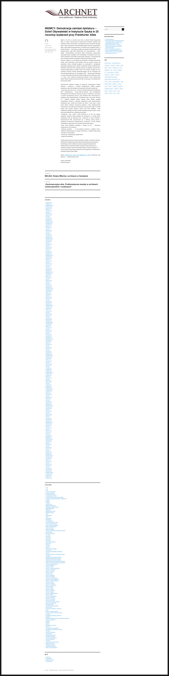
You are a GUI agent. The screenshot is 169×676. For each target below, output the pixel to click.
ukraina (106, 91)
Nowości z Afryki (49, 567)
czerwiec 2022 (49, 261)
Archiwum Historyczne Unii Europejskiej (54, 497)
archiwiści (113, 65)
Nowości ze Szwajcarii (50, 599)
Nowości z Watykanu (50, 590)
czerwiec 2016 (49, 361)
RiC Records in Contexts (51, 625)
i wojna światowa (110, 72)
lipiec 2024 (48, 226)
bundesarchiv (115, 67)
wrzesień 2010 (49, 457)
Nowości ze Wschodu (50, 600)
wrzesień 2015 (49, 373)
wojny (119, 91)
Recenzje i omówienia (50, 619)
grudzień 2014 (49, 386)
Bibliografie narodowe (50, 511)
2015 (47, 489)
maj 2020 (48, 295)
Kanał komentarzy (50, 660)
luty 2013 (48, 416)
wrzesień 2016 (49, 357)
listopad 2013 (48, 404)
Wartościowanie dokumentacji (52, 642)
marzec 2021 (48, 281)
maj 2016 (48, 362)
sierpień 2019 (49, 308)
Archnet (46, 670)
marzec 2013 (48, 415)
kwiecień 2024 (49, 230)
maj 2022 (48, 262)
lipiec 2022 (48, 259)
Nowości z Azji (49, 573)
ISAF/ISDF (48, 546)
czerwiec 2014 (49, 394)
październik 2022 (49, 255)
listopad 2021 (48, 270)
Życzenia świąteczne (109, 39)
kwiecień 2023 (49, 247)
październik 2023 (49, 238)
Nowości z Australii (50, 571)
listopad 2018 (48, 320)
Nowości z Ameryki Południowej (52, 568)
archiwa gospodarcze (116, 63)
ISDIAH (47, 547)
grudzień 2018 (49, 319)
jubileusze (117, 72)
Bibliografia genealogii (50, 505)
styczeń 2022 (48, 268)
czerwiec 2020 (49, 294)
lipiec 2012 (48, 426)
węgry (110, 93)
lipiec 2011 (48, 443)
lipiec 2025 (48, 209)
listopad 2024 (49, 220)
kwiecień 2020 (49, 297)
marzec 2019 (48, 315)
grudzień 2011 (49, 436)
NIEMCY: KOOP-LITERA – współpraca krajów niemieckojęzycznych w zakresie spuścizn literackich (113, 46)
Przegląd (48, 614)
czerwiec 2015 (49, 377)
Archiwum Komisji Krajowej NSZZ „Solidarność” (56, 498)
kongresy (112, 74)
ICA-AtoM (48, 535)
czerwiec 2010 (49, 461)
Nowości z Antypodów (50, 569)
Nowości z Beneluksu (50, 576)
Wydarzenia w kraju (50, 643)
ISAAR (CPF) (48, 543)
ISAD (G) (48, 544)
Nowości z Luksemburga (51, 585)
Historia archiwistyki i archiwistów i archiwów (55, 530)
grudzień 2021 (49, 269)
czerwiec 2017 (49, 344)
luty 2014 (48, 400)
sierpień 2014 (49, 391)
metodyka (117, 74)
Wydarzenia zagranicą (50, 644)
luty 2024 (48, 233)
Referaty (47, 622)
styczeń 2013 (48, 418)
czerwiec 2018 (49, 327)
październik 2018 (49, 322)
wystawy (106, 93)
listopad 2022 (49, 254)
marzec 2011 (48, 448)
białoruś (109, 67)
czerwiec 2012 (49, 428)
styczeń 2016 (48, 368)
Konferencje (48, 550)
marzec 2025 (48, 215)
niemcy (54, 49)
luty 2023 (48, 249)
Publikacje (48, 617)
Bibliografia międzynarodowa (52, 507)
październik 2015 (49, 372)
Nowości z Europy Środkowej (52, 580)
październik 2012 (49, 422)
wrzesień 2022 (49, 256)
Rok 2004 (48, 626)
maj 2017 (48, 345)
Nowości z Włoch (49, 594)
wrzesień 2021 (49, 273)
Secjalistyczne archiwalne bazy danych (54, 629)
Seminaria (48, 631)
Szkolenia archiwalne (50, 636)
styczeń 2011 (48, 451)
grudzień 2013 (49, 403)
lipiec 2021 (48, 276)
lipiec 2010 (48, 460)
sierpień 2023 (49, 241)
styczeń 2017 (48, 351)
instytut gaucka (50, 49)
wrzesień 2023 (49, 240)
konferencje (107, 74)
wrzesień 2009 (49, 473)
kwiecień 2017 (49, 347)
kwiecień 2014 (49, 397)
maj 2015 (48, 379)
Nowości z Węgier (49, 592)
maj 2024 (48, 229)
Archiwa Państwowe (50, 493)
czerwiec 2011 (49, 444)
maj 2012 (48, 429)
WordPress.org (49, 661)
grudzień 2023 (49, 236)
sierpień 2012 (49, 425)
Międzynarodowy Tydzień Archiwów (53, 560)
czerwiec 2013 (49, 411)
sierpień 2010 (49, 458)
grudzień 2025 (49, 202)
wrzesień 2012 (49, 423)
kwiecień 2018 (49, 330)
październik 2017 (49, 339)
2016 (47, 490)
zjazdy (118, 93)
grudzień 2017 (49, 336)
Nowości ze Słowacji (50, 597)
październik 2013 (49, 405)
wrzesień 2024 (49, 223)
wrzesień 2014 (49, 390)
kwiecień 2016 (49, 364)
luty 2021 (48, 283)
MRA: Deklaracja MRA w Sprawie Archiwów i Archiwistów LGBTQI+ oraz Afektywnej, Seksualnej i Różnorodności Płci (114, 42)
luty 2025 (48, 216)
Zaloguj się (48, 657)
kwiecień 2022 (49, 263)
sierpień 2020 (49, 291)
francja (115, 70)
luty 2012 (48, 433)
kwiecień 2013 (49, 414)
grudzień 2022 (49, 252)
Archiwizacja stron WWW (51, 496)
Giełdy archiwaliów (50, 529)
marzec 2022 (48, 265)
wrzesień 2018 (49, 323)
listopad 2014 (48, 387)
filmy (111, 70)
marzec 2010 (48, 465)
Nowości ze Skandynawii (51, 596)
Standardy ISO (49, 633)
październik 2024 (49, 222)
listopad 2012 (48, 421)
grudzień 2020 (49, 286)
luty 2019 (48, 316)
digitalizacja (107, 70)
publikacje (114, 84)
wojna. (115, 91)
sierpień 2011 (48, 441)
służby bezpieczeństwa (49, 50)
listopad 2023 (49, 237)
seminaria (110, 86)
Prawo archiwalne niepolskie (52, 611)
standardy (120, 86)
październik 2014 (49, 389)
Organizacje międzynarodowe (52, 605)
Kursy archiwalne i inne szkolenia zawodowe (55, 554)
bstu (46, 49)
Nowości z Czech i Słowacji (51, 578)
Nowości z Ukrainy (50, 589)
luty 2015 (48, 383)
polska (110, 81)
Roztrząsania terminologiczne (52, 628)
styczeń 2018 (48, 334)
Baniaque (46, 43)
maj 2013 (48, 412)
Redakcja (48, 621)
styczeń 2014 (48, 401)
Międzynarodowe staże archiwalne (53, 558)
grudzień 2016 (49, 352)
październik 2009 (49, 472)
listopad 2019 (49, 304)
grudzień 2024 (49, 219)
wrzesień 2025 (49, 206)
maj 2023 (48, 245)
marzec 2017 (48, 348)
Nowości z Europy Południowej (52, 579)
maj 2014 (48, 396)
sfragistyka (115, 86)
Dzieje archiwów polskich (51, 526)
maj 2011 (48, 446)
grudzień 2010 (49, 453)
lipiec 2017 (48, 343)
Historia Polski (49, 532)
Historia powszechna (50, 533)
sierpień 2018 (49, 325)
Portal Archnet (49, 607)
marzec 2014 (48, 398)
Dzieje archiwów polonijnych (52, 525)
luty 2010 (48, 467)
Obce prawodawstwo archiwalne (52, 601)
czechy (120, 67)
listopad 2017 (48, 337)
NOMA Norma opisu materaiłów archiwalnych (55, 561)
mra (119, 79)
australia (117, 65)
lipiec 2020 (48, 293)
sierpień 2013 (48, 408)
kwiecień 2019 (49, 313)
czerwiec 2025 (49, 211)
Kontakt (47, 553)
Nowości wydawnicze (50, 565)
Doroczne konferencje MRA (52, 522)
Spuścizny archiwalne (50, 632)
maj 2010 (48, 462)
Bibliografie (48, 509)
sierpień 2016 (49, 358)
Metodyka (48, 555)
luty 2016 (48, 366)
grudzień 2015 (49, 369)
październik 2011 (49, 439)
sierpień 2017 (49, 341)
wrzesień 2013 (49, 407)
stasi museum (50, 52)
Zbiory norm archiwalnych (51, 647)
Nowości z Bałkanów (50, 575)
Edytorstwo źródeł (50, 528)
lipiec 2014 (48, 393)
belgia (106, 67)
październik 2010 (49, 455)
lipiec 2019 (48, 309)
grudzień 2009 (49, 469)
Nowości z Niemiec (48, 47)
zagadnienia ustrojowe (50, 646)
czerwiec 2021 (49, 277)
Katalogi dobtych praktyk (51, 548)
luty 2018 (48, 333)
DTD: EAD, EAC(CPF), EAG (51, 523)
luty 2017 (48, 350)
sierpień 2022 (49, 258)
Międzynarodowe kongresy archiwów (54, 557)
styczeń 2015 (48, 384)
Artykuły (48, 500)
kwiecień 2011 (49, 447)
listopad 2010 (48, 454)
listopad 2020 (49, 287)
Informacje (48, 536)
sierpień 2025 (49, 208)
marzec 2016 (48, 365)
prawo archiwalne (108, 84)
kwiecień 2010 (49, 464)
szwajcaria (116, 88)
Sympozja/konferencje (51, 635)
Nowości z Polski (49, 587)
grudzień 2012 (49, 419)
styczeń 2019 (48, 318)
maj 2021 (48, 279)
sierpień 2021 (49, 275)
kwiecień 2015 (49, 380)
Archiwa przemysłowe (50, 494)
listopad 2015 (48, 371)
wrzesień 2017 (49, 340)
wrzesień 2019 (49, 307)
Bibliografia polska (50, 508)
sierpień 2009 (49, 475)
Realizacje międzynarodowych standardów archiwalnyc (57, 618)
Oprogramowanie (49, 604)
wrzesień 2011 (49, 440)
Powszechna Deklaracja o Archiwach (53, 608)
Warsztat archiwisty (50, 639)
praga (122, 81)
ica (105, 72)
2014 (47, 487)
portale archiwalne (116, 81)
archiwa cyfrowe (108, 63)
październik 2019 (49, 305)
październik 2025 (49, 205)
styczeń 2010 (48, 468)
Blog (47, 514)
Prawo (47, 610)
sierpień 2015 (49, 375)
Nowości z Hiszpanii (50, 583)
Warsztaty (48, 640)
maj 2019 (48, 312)
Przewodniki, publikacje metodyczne (53, 615)
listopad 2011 (48, 437)
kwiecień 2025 (49, 213)
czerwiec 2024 (49, 227)
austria (121, 65)
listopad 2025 (49, 204)
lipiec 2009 (48, 476)
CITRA (47, 516)
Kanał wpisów (49, 658)
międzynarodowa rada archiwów (111, 77)
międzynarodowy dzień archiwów (111, 79)
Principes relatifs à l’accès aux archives (54, 612)
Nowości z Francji (49, 582)
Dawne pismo (49, 518)
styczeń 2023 (48, 251)
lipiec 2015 (48, 376)
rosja (106, 86)
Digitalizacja (48, 519)
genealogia (120, 70)
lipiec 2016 (48, 359)
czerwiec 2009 (49, 478)
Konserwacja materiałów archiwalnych (54, 551)
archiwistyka (107, 65)
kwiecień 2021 (49, 280)
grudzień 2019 (49, 302)
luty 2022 (48, 266)
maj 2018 (48, 329)
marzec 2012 (48, 432)
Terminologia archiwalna (51, 637)
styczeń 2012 (48, 435)
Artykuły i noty (49, 504)
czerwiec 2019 (49, 311)
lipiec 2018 (48, 326)
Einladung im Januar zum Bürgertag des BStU (78, 155)
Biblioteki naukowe (50, 512)
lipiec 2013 (48, 409)
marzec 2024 (48, 231)
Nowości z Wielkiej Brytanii (51, 593)
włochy (114, 93)
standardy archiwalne (109, 88)
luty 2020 (48, 300)
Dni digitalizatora (49, 521)
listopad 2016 (49, 354)
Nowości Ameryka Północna (52, 564)
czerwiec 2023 (49, 244)
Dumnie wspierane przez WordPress (66, 670)
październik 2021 (49, 272)
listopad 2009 (49, 471)
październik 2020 (49, 288)
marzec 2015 (48, 382)
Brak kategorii (49, 515)
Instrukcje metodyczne (51, 541)
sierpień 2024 (49, 224)
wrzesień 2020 (49, 290)
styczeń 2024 (48, 234)
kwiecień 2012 (49, 430)
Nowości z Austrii (49, 572)
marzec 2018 (48, 332)
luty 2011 (48, 450)
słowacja (121, 88)
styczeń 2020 (48, 301)
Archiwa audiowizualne (51, 491)
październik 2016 (49, 355)
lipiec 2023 (48, 243)
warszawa (111, 91)
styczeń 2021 (48, 284)
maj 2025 (48, 212)
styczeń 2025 (48, 217)
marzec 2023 (48, 248)
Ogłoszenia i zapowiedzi (51, 603)
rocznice (119, 84)
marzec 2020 (48, 298)
